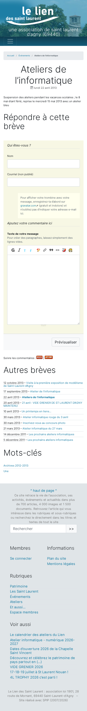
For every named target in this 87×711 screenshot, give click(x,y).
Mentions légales (61, 564)
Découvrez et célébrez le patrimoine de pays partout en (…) (42, 660)
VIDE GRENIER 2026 (26, 667)
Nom (10, 156)
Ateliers (16, 602)
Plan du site (56, 558)
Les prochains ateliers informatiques (51, 434)
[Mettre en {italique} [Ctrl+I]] (19, 250)
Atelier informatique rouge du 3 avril (45, 417)
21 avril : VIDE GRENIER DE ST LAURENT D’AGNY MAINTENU (42, 404)
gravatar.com (28, 205)
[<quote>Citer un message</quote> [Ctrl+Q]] (51, 250)
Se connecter (21, 558)
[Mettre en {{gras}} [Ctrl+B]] (12, 250)
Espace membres (24, 612)
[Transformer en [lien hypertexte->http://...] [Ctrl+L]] (45, 250)
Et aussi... (18, 607)
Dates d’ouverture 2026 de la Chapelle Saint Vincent (41, 651)
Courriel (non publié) (20, 174)
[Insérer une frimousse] (70, 250)
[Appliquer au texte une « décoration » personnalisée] (38, 250)
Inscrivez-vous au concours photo (44, 423)
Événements (24, 55)
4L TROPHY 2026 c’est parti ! (33, 677)
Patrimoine (19, 586)
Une (6, 471)
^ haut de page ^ (43, 491)
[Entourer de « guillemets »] (57, 250)
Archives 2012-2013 (15, 465)
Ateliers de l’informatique (38, 397)
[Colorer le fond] (32, 250)
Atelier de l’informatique (45, 391)
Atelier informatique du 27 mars (42, 428)
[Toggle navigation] (10, 41)
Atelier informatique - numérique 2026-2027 (42, 642)
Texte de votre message (23, 233)
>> (71, 528)
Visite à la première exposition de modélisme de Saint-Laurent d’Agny (43, 384)
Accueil (10, 55)
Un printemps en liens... (36, 411)
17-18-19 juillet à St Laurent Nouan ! (39, 672)
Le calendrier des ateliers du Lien (37, 635)
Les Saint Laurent (24, 591)
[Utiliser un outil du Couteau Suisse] (64, 250)
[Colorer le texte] (26, 250)
